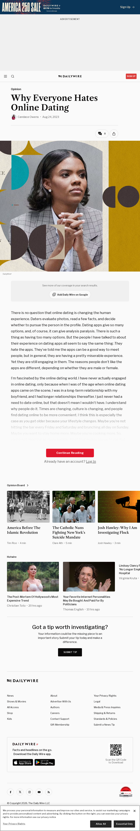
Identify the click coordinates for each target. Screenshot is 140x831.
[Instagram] (29, 792)
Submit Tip (70, 652)
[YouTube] (39, 792)
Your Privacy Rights (105, 695)
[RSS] (48, 792)
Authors (55, 707)
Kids (9, 718)
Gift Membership (59, 724)
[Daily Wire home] (70, 76)
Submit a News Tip (104, 724)
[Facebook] (10, 792)
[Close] (134, 811)
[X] (20, 792)
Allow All (101, 823)
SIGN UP (131, 76)
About (53, 695)
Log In (91, 461)
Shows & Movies (16, 701)
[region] (70, 818)
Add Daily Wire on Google (72, 294)
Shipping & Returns (104, 713)
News (10, 695)
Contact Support (59, 718)
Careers (55, 713)
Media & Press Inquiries (107, 707)
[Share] (114, 133)
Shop (10, 713)
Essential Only (124, 823)
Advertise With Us (60, 701)
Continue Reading (70, 453)
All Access (13, 707)
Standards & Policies (105, 718)
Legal (97, 701)
